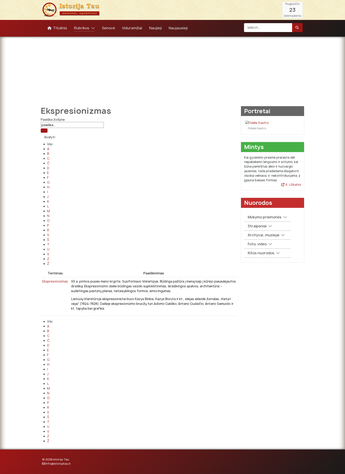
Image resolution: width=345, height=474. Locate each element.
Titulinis (60, 28)
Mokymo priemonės (265, 217)
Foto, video (257, 243)
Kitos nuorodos (261, 252)
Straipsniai (257, 226)
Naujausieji (178, 28)
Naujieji (155, 28)
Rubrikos (81, 28)
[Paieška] (44, 131)
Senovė (108, 28)
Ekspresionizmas (55, 281)
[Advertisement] (172, 68)
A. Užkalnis (292, 185)
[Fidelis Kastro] (257, 123)
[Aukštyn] (338, 466)
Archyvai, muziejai (263, 235)
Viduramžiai (132, 28)
